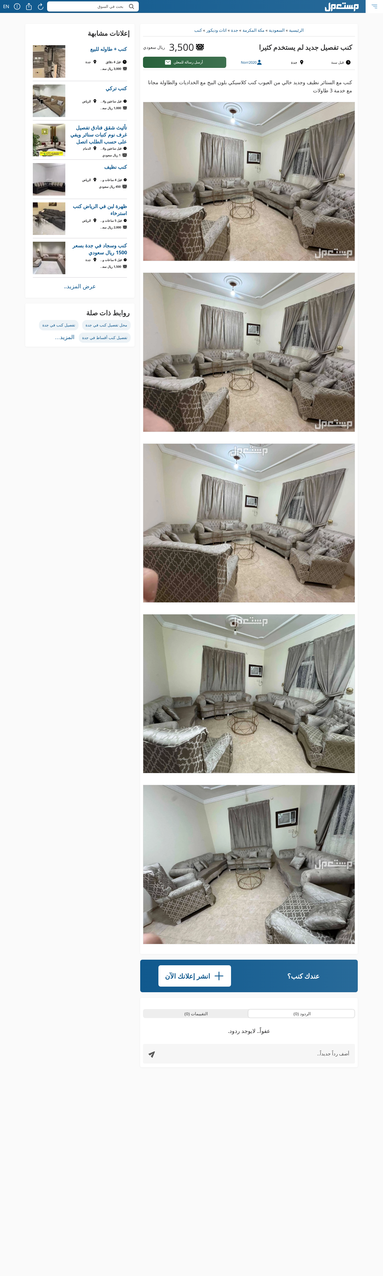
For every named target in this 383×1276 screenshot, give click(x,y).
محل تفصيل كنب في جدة (106, 325)
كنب (198, 30)
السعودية (277, 30)
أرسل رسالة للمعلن (188, 62)
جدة (234, 30)
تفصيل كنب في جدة (58, 325)
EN (6, 6)
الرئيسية (296, 30)
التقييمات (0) (196, 1013)
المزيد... (65, 337)
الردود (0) (302, 1013)
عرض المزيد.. (80, 286)
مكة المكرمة (253, 30)
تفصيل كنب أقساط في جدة (104, 337)
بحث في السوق (110, 6)
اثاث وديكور (216, 30)
